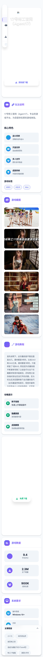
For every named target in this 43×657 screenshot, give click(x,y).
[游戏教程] (4, 31)
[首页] (4, 20)
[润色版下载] (4, 37)
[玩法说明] (4, 25)
